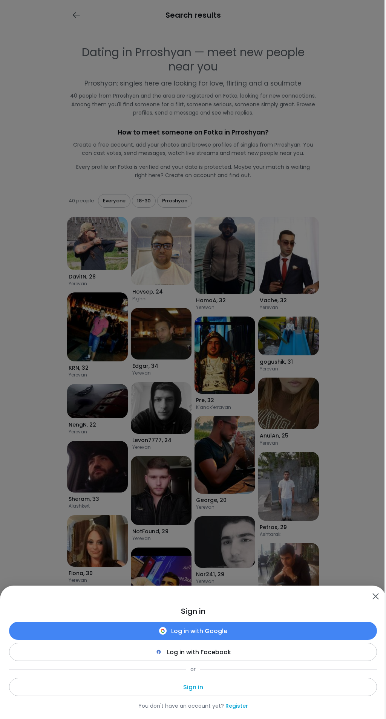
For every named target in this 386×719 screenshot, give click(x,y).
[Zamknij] (375, 596)
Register (236, 706)
